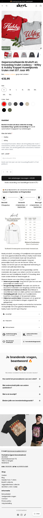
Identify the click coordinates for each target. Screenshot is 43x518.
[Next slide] (38, 30)
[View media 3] (24, 54)
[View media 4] (32, 54)
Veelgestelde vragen (9, 496)
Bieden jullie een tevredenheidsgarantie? (18, 400)
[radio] (4, 90)
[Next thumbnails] (41, 54)
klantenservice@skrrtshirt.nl (16, 451)
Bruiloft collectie (7, 482)
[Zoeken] (6, 6)
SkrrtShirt (23, 510)
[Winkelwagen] (40, 6)
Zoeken (4, 475)
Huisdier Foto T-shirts (9, 480)
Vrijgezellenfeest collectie (11, 485)
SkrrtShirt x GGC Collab (9, 487)
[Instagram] (21, 515)
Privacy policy (6, 501)
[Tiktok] (25, 515)
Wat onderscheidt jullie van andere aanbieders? (15, 387)
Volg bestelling (7, 503)
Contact (5, 499)
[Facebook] (18, 515)
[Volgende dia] (39, 430)
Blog (3, 478)
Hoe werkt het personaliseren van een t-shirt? (19, 379)
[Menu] (2, 5)
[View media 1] (8, 54)
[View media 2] (16, 54)
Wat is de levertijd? (9, 394)
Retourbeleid (6, 494)
